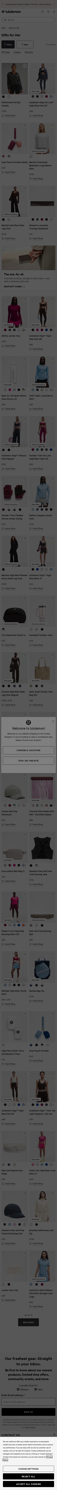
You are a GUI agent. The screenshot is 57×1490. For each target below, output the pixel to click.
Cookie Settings (28, 1468)
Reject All (28, 1476)
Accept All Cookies (28, 1483)
